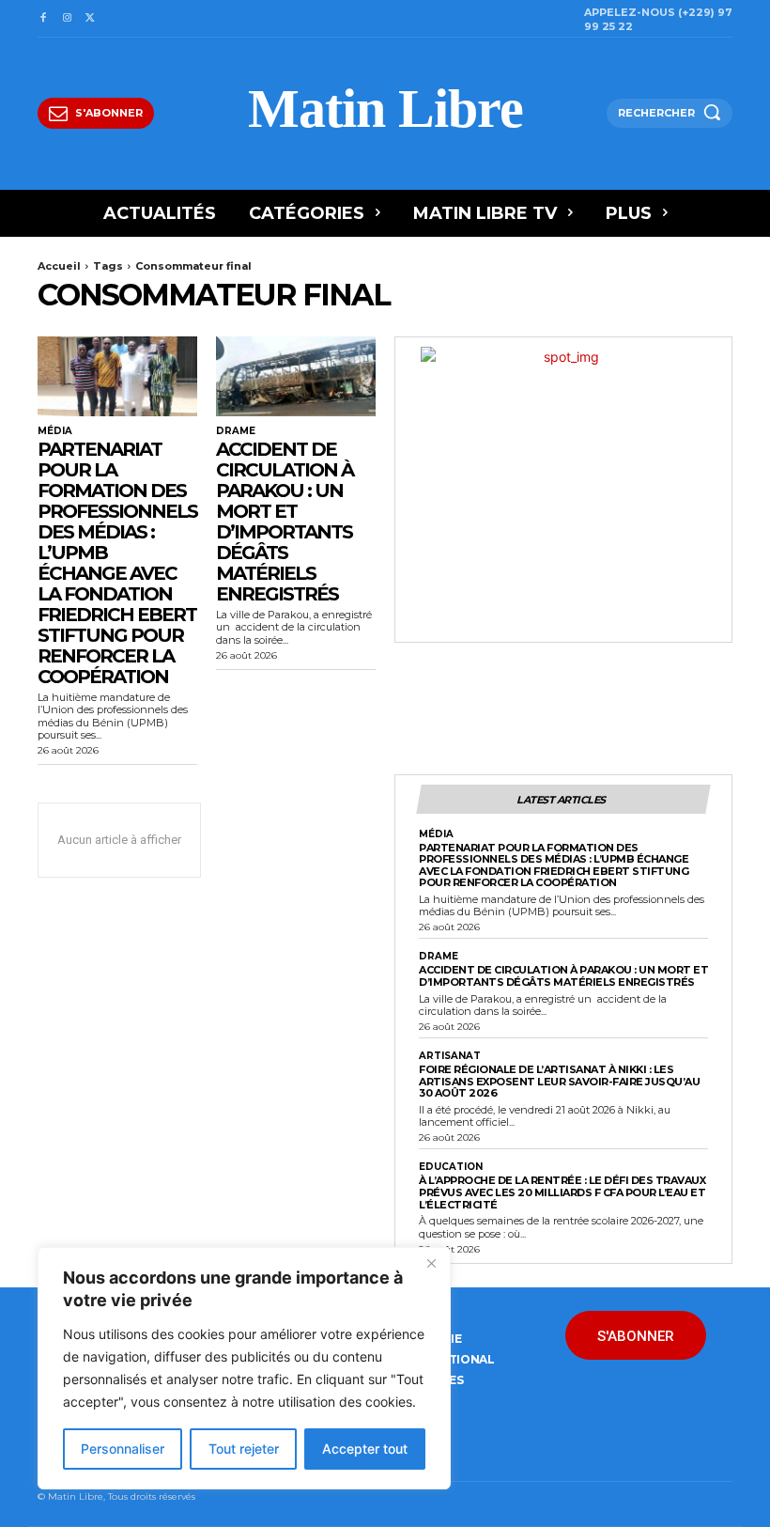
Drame (235, 431)
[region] (244, 1368)
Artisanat (450, 1056)
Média (55, 431)
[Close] (431, 1263)
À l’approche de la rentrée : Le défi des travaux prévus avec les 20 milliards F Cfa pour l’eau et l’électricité (562, 1192)
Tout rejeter (243, 1449)
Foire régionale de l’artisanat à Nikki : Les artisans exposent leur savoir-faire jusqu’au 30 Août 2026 (559, 1081)
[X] (91, 18)
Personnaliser (122, 1449)
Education (451, 1167)
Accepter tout (365, 1449)
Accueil (59, 266)
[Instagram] (66, 18)
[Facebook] (43, 18)
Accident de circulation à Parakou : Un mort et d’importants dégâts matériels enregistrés (284, 521)
